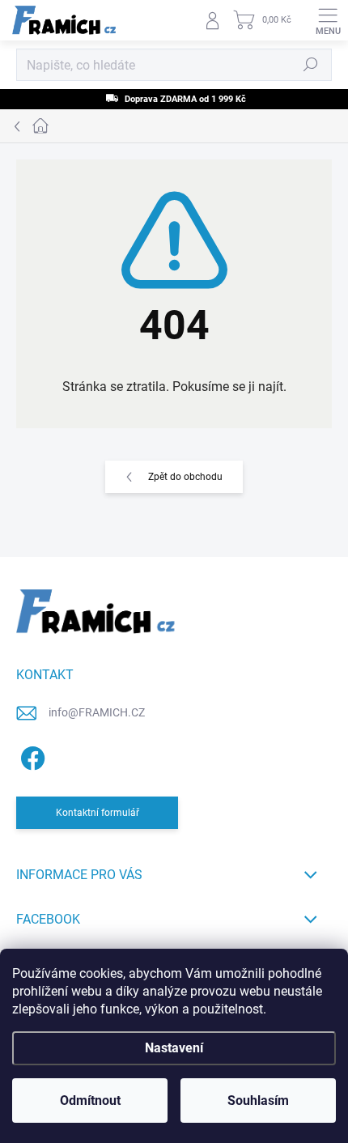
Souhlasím (258, 1100)
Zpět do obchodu (185, 476)
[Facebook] (30, 755)
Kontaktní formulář (97, 812)
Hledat (310, 64)
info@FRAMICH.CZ (97, 712)
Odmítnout (90, 1100)
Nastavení (174, 1048)
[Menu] (328, 20)
